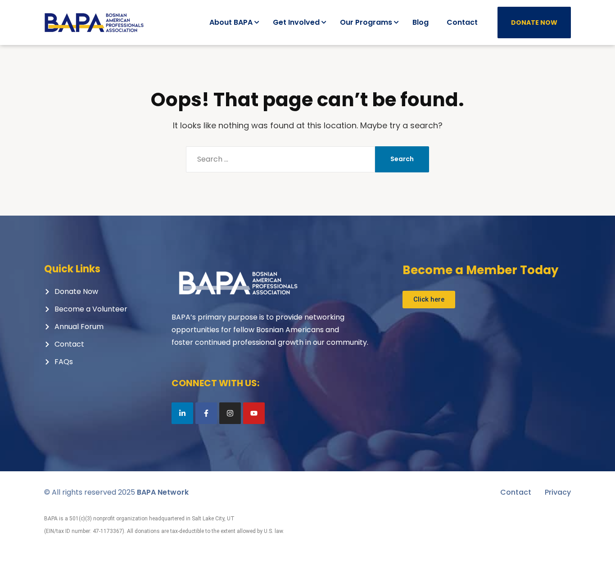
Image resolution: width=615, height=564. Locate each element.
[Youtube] (254, 413)
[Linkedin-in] (182, 413)
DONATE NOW (534, 22)
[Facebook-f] (206, 413)
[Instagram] (230, 413)
